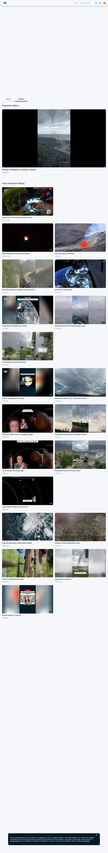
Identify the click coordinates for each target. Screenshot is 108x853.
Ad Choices (86, 841)
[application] (54, 138)
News (8, 99)
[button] (96, 835)
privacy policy (14, 841)
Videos (21, 99)
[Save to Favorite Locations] (76, 3)
